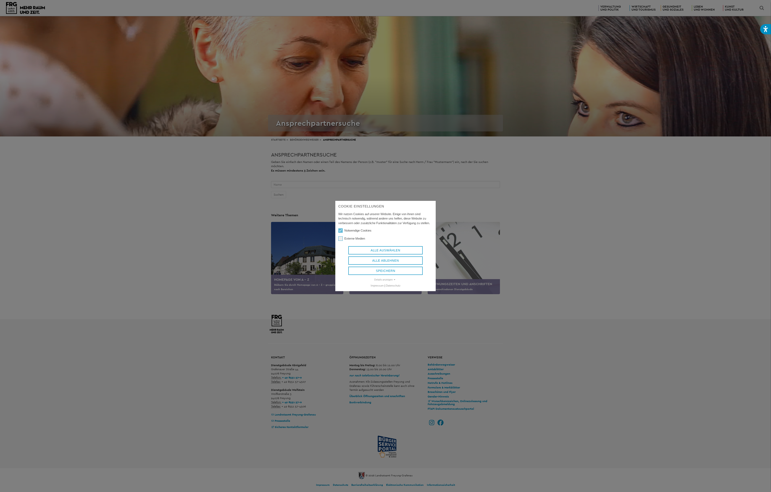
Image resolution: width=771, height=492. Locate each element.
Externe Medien (354, 238)
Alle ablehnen (385, 260)
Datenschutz (393, 285)
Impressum (377, 285)
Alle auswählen (385, 250)
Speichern (385, 270)
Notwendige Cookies (357, 230)
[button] (765, 29)
